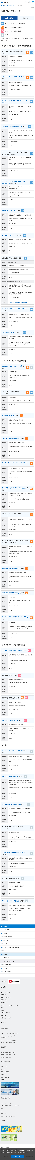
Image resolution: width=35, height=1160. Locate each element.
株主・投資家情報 (6, 1061)
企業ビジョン (5, 940)
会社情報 (7, 5)
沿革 (3, 950)
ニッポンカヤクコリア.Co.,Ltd (11, 76)
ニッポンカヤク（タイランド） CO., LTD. (14, 617)
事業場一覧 (6, 957)
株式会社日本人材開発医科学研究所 (12, 852)
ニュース (3, 1022)
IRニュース (4, 1067)
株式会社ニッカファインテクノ (11, 366)
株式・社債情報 (5, 1077)
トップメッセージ (6, 929)
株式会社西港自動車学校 (9, 776)
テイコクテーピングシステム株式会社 (13, 488)
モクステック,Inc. (7, 235)
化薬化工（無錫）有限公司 (10, 438)
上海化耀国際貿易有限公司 (10, 593)
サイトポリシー (6, 1147)
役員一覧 (4, 943)
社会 (2, 1111)
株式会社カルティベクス (9, 720)
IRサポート (4, 1079)
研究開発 (3, 1047)
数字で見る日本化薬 (7, 936)
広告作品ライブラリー (7, 971)
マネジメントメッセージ (7, 1103)
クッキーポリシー (23, 1153)
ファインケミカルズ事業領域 (8, 1040)
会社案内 (4, 933)
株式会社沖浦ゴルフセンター (10, 805)
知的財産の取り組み (6, 1057)
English (32, 7)
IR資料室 (3, 1074)
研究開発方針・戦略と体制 (8, 1052)
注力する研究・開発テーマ (8, 1055)
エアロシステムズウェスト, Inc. (11, 750)
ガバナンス (4, 1113)
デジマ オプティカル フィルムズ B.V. (13, 308)
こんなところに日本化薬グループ (9, 1033)
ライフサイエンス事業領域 (8, 1043)
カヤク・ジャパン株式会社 (10, 901)
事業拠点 (12, 5)
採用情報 (3, 1120)
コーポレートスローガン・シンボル (10, 947)
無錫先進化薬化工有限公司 (10, 568)
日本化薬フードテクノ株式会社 (11, 651)
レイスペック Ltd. (7, 332)
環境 (2, 1108)
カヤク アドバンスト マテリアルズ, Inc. (13, 462)
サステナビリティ (6, 1098)
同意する (17, 1157)
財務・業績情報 (5, 1072)
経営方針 (3, 1069)
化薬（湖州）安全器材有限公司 (11, 126)
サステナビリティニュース (8, 1116)
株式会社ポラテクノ (8, 211)
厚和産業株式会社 (7, 416)
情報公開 (4, 968)
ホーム (2, 5)
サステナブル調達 (6, 964)
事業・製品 (4, 1028)
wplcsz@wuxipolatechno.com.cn (18, 302)
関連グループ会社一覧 (9, 961)
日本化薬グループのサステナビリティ (10, 1106)
